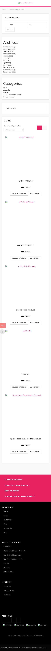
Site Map (7, 594)
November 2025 (9, 49)
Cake (5, 88)
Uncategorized (8, 97)
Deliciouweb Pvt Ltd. (39, 648)
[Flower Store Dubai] (25, 3)
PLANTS (7, 568)
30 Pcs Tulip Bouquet (25, 310)
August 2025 (8, 56)
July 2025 (6, 58)
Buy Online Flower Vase (12, 555)
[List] (44, 128)
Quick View (34, 193)
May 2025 (6, 60)
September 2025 (9, 54)
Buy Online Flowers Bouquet (14, 551)
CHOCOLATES (9, 572)
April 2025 (7, 63)
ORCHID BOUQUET (25, 245)
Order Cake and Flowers (12, 94)
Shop (5, 515)
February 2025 (8, 67)
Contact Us (8, 528)
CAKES (6, 563)
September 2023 (9, 72)
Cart (5, 524)
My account (8, 520)
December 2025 (9, 47)
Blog (5, 532)
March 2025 (7, 65)
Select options (19, 193)
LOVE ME (26, 374)
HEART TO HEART (25, 181)
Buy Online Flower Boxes (13, 559)
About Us (7, 586)
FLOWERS (8, 547)
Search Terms (9, 590)
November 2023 (9, 70)
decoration (7, 90)
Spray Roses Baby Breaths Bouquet (25, 439)
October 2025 (8, 51)
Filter (10, 29)
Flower (5, 92)
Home (4, 9)
